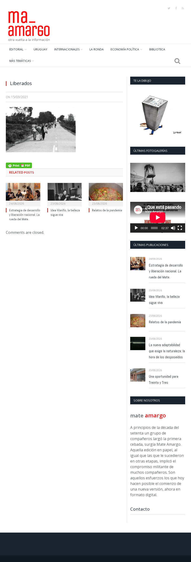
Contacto (140, 509)
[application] (157, 217)
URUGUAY (40, 49)
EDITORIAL (16, 49)
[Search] (177, 61)
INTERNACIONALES (66, 49)
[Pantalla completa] (179, 228)
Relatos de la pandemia (107, 210)
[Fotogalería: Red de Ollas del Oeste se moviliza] (157, 177)
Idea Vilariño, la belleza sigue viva (164, 299)
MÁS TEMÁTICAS (20, 61)
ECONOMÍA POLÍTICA (125, 49)
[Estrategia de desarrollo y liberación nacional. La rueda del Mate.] (23, 194)
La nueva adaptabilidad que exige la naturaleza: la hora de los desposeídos (167, 350)
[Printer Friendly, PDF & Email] (19, 165)
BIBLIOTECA (157, 49)
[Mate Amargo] (29, 25)
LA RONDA (96, 49)
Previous (135, 178)
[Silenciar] (173, 228)
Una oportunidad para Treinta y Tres (163, 379)
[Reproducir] (136, 228)
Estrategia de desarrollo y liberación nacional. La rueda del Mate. (24, 214)
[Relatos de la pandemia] (106, 194)
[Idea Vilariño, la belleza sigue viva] (64, 194)
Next (180, 178)
